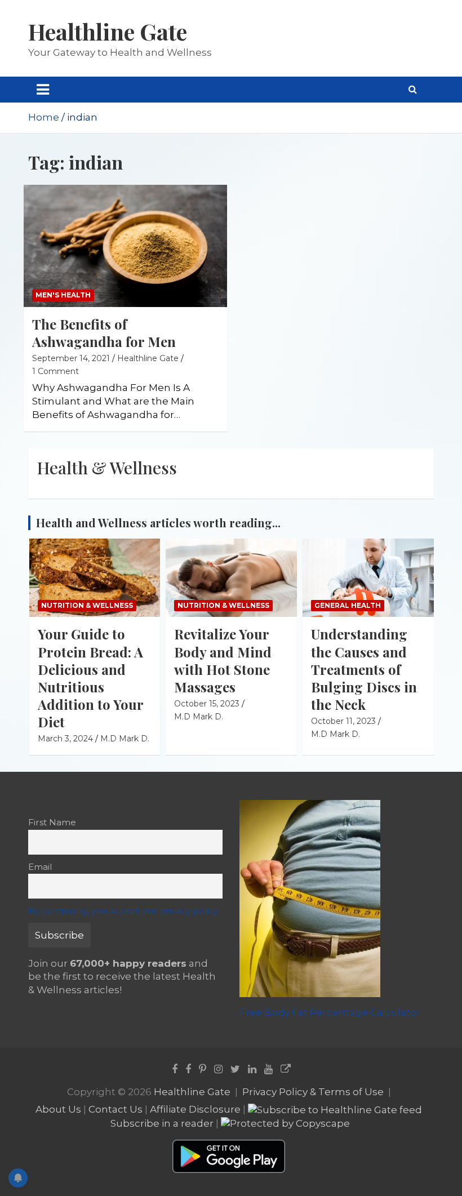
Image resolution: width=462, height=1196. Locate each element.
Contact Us (115, 1109)
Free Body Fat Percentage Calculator (329, 1012)
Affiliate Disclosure (195, 1109)
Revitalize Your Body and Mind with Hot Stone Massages (223, 660)
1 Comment (55, 371)
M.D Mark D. (124, 738)
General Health (347, 605)
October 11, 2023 (343, 721)
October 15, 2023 (206, 704)
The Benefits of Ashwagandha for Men (104, 332)
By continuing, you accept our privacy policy (123, 910)
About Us (58, 1109)
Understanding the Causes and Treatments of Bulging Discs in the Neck (364, 669)
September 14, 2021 (71, 358)
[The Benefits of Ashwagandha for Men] (125, 246)
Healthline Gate (107, 31)
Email (40, 866)
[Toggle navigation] (42, 90)
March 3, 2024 (65, 738)
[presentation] (409, 509)
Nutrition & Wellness (87, 605)
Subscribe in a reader (162, 1123)
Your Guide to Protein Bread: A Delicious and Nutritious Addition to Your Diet (90, 678)
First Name (52, 822)
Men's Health (63, 295)
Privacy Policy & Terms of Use (313, 1091)
